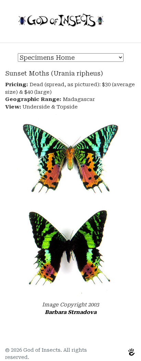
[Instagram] (116, 352)
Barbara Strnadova (71, 312)
